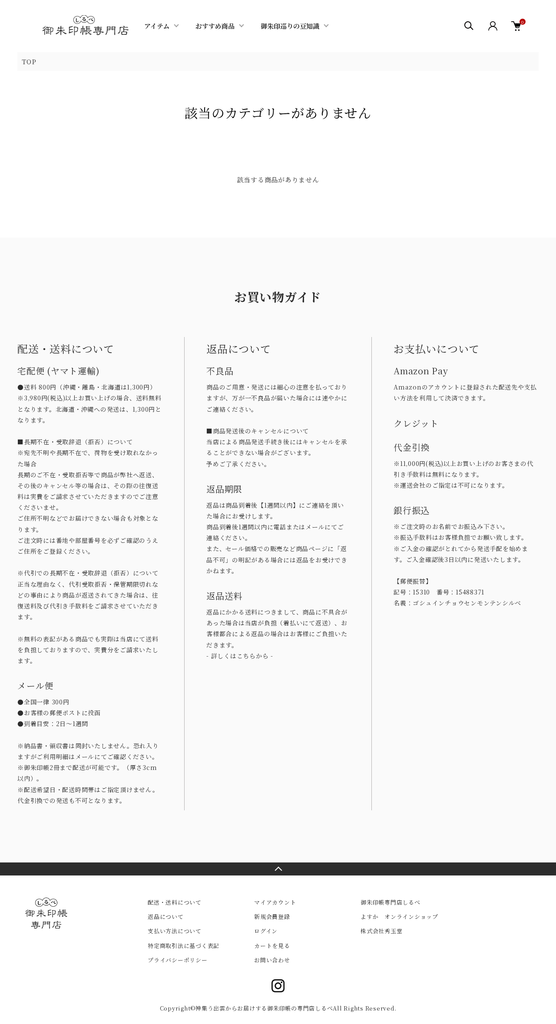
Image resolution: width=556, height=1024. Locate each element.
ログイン (266, 931)
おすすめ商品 (215, 25)
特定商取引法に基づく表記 (183, 945)
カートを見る (272, 945)
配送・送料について (175, 902)
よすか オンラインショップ (399, 916)
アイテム (156, 25)
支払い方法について (175, 931)
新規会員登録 (272, 916)
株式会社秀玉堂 (381, 931)
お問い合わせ (272, 960)
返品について (166, 916)
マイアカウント (275, 902)
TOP (29, 61)
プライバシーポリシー (178, 960)
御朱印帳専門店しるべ (390, 902)
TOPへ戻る (278, 868)
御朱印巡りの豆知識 (290, 25)
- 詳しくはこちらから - (239, 655)
